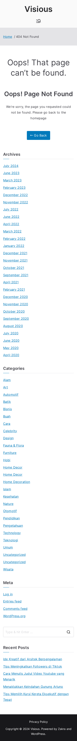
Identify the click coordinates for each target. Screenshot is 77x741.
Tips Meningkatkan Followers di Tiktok (32, 666)
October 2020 (14, 311)
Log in (8, 594)
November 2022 (15, 202)
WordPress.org (14, 616)
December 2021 (15, 253)
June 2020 (11, 341)
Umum (8, 547)
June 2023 (11, 173)
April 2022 (11, 224)
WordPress (38, 733)
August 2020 (13, 326)
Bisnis (7, 409)
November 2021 (15, 260)
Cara (6, 424)
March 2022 (12, 231)
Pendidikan (11, 518)
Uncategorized (14, 555)
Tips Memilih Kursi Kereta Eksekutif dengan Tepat (36, 697)
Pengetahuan (13, 526)
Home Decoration (16, 482)
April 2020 (11, 355)
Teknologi (10, 540)
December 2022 (15, 195)
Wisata (8, 569)
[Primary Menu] (38, 21)
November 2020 (15, 304)
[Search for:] (38, 632)
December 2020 (15, 297)
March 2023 (12, 180)
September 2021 (15, 275)
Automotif (10, 395)
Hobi (6, 460)
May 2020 (11, 348)
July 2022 (10, 209)
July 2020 (10, 333)
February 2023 (14, 188)
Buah (7, 416)
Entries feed (12, 601)
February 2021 (14, 289)
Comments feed (15, 609)
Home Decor (13, 467)
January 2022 (13, 246)
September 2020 (16, 319)
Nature (8, 504)
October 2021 (13, 268)
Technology (12, 533)
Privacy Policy (38, 721)
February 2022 (14, 239)
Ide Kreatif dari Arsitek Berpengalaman (32, 659)
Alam (7, 380)
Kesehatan (11, 496)
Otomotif (10, 511)
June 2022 (11, 217)
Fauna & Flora (13, 445)
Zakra (62, 729)
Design (8, 438)
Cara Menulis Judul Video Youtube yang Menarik (33, 676)
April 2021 (11, 282)
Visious (38, 9)
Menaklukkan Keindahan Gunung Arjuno (33, 687)
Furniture (9, 453)
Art (5, 387)
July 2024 (10, 166)
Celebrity (10, 431)
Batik (7, 402)
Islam (7, 489)
